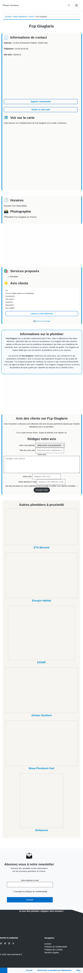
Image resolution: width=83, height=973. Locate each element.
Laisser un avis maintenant (42, 314)
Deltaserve (41, 830)
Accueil (8, 17)
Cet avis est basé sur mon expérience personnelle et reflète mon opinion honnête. (40, 486)
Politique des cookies (53, 950)
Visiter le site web (40, 109)
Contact (47, 944)
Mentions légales (51, 953)
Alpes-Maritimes (20, 17)
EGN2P (41, 662)
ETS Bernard (41, 547)
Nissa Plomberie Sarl (41, 768)
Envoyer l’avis (42, 490)
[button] (69, 5)
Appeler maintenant (41, 101)
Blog (78, 970)
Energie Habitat (41, 600)
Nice (31, 17)
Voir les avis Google (43, 321)
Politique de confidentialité (55, 947)
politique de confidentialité (36, 891)
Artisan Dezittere (41, 715)
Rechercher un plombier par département (54, 970)
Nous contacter (41, 917)
